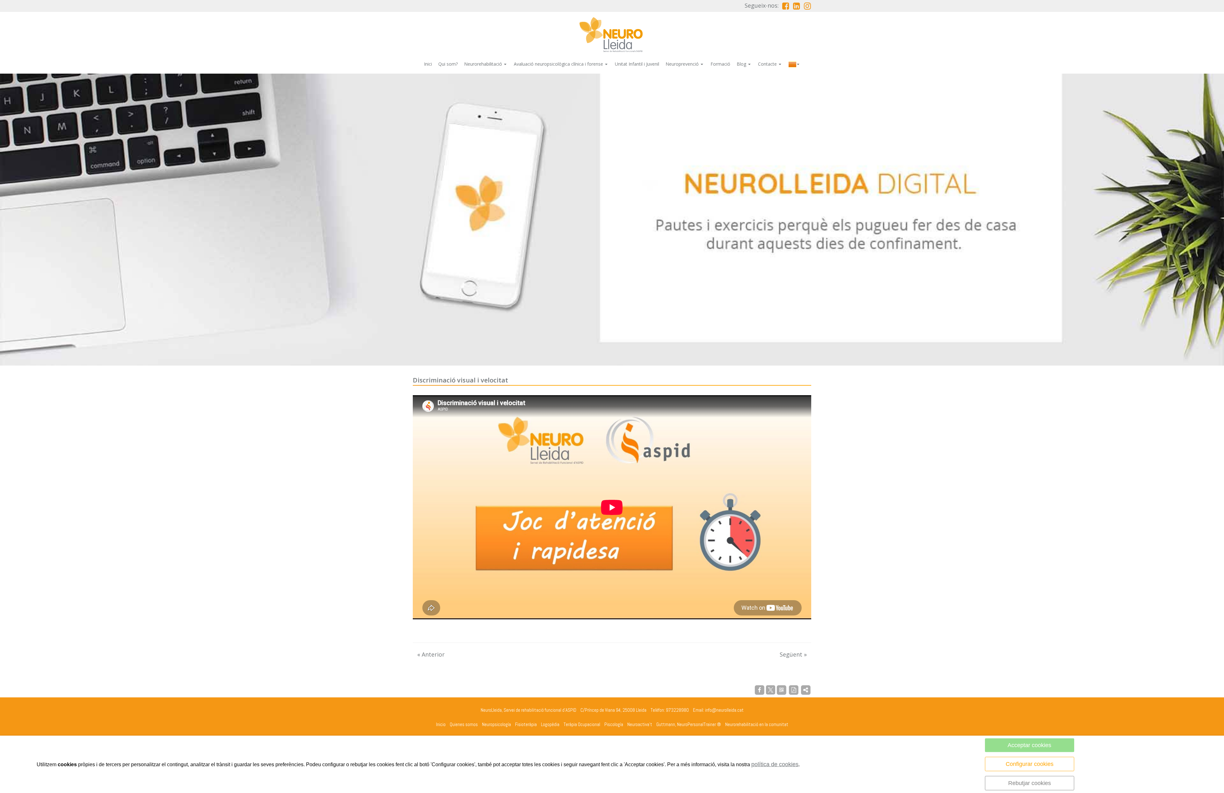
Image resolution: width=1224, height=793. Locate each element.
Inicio (441, 724)
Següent (793, 654)
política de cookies (774, 764)
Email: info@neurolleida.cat (718, 710)
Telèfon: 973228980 (670, 710)
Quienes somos (464, 724)
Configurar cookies (1029, 764)
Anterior (431, 654)
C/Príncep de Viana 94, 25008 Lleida (613, 710)
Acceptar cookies (1029, 745)
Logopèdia (550, 724)
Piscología (613, 724)
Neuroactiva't (639, 724)
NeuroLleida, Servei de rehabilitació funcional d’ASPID (528, 710)
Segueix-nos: (762, 5)
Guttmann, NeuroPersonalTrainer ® (688, 724)
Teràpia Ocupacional (582, 724)
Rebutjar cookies (1029, 783)
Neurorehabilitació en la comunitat (756, 724)
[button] (794, 64)
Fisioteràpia (526, 724)
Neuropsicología (496, 724)
